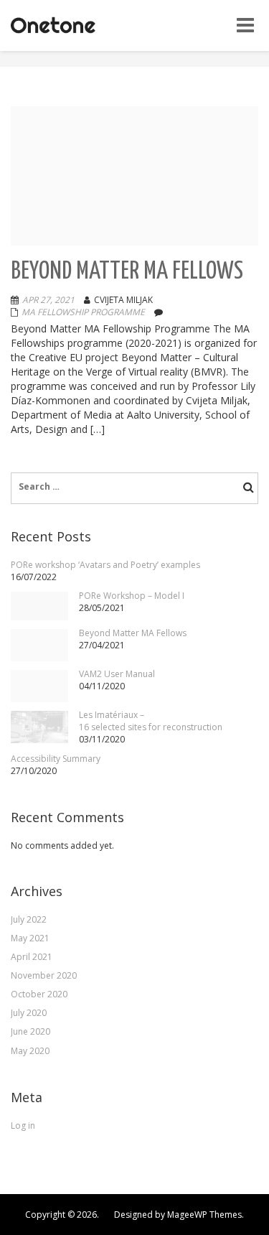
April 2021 (31, 957)
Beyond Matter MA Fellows (127, 272)
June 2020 (30, 1031)
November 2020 (44, 975)
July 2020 (29, 1013)
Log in (23, 1125)
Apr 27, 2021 (48, 300)
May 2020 (30, 1051)
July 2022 (29, 919)
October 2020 (39, 994)
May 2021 (30, 938)
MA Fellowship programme (83, 312)
